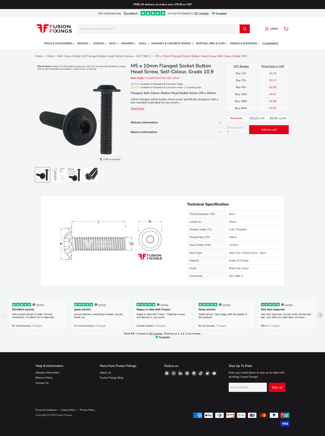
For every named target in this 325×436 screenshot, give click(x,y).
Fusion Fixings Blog (111, 377)
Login (274, 29)
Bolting (83, 43)
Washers (127, 43)
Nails (143, 43)
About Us (105, 372)
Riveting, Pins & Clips (211, 43)
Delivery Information (47, 372)
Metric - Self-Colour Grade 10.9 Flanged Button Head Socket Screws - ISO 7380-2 (99, 56)
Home (39, 56)
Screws (99, 43)
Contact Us (42, 383)
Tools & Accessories (58, 43)
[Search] (245, 28)
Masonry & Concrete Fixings (171, 43)
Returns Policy (44, 377)
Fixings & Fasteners (244, 43)
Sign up (277, 387)
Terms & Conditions (46, 410)
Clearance (270, 43)
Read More (137, 108)
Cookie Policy (68, 410)
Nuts (113, 43)
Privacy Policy (87, 410)
